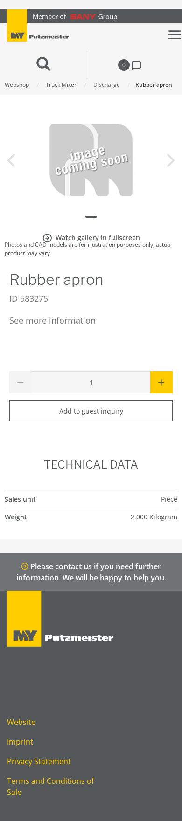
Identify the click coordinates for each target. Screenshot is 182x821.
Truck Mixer (61, 85)
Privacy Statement (39, 761)
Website (21, 722)
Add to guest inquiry (91, 411)
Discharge (106, 85)
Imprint (20, 742)
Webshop (17, 85)
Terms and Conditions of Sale (50, 786)
